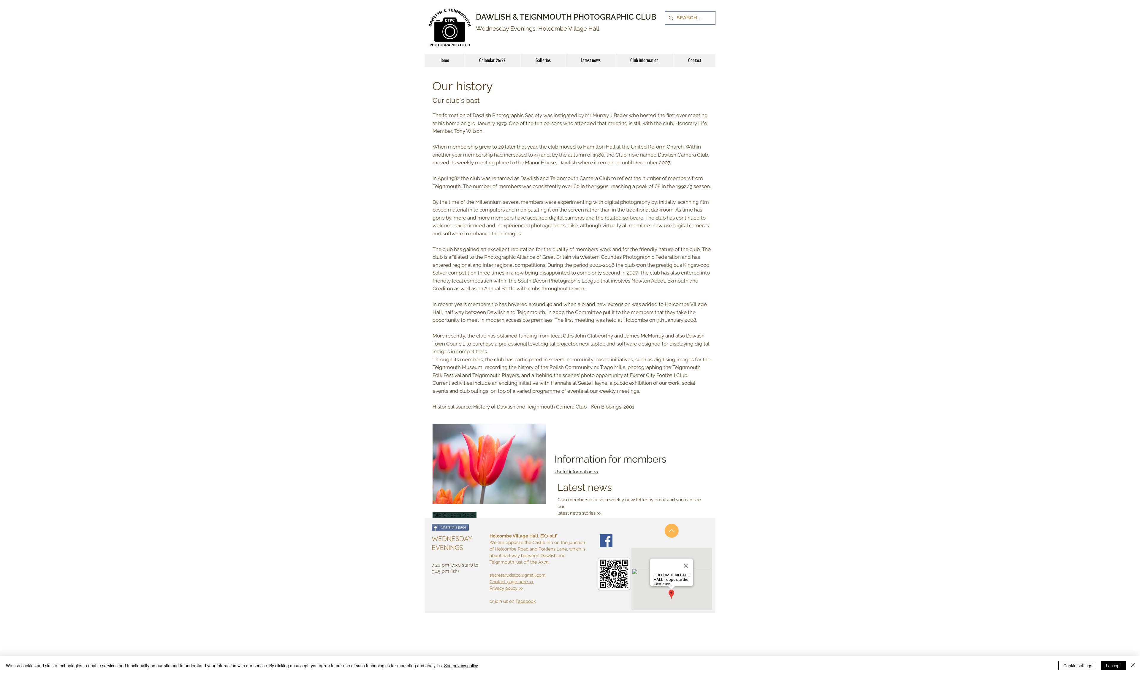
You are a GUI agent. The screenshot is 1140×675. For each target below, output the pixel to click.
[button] (644, 60)
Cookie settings (1077, 665)
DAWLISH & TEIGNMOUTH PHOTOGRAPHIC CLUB (566, 16)
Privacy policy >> (506, 588)
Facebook (526, 601)
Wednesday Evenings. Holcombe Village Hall (537, 28)
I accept (1113, 665)
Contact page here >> (512, 581)
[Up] (672, 531)
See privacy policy (461, 665)
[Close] (1132, 665)
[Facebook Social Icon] (606, 540)
